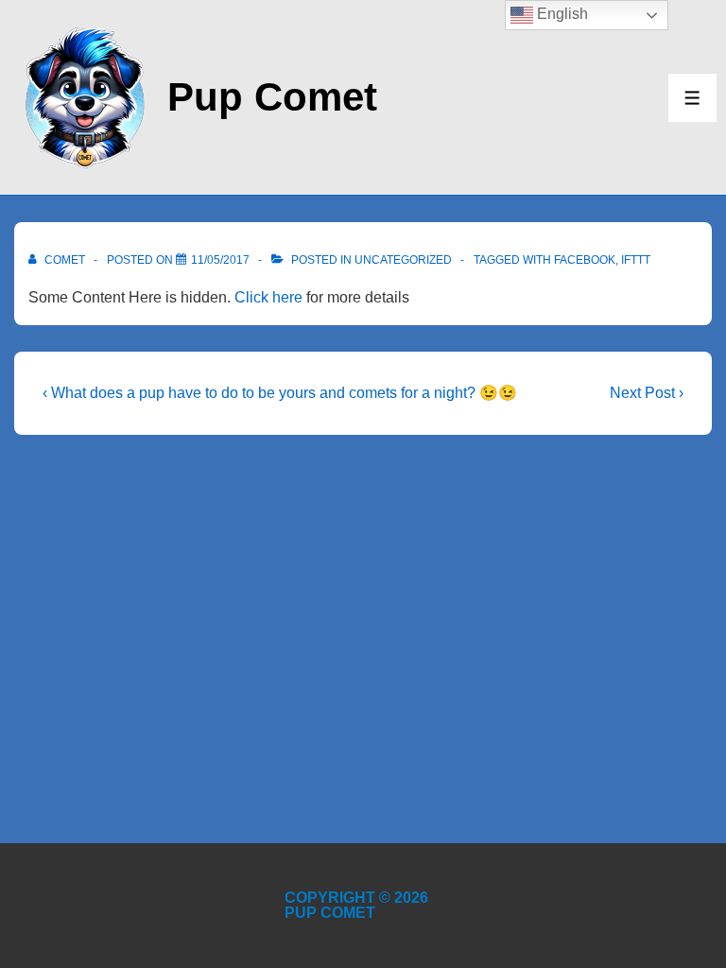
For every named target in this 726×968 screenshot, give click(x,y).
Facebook (584, 260)
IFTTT (635, 260)
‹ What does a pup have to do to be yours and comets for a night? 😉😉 (280, 393)
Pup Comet (272, 97)
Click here (268, 297)
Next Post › (646, 393)
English (560, 14)
